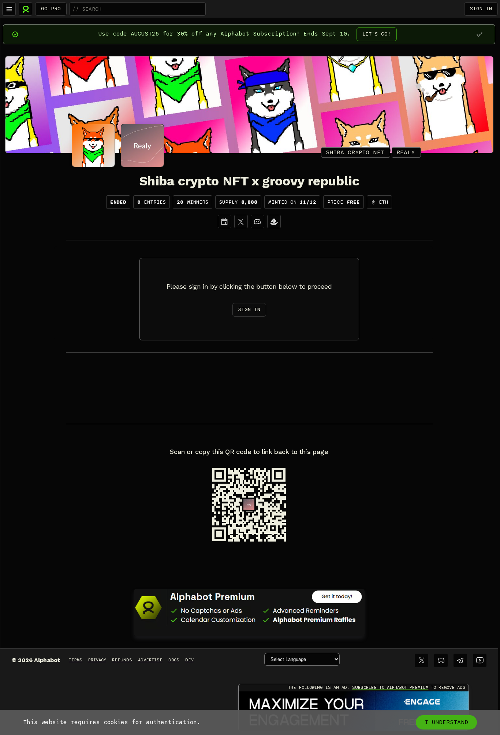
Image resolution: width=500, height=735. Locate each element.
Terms (75, 659)
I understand (446, 722)
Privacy (97, 659)
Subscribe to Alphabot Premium (390, 687)
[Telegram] (460, 660)
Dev (189, 659)
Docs (173, 659)
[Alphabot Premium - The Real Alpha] (249, 607)
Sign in (481, 8)
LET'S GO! (376, 34)
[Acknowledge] (479, 34)
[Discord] (257, 221)
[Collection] (274, 221)
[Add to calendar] (224, 221)
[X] (241, 221)
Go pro (51, 8)
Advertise (150, 659)
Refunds (122, 659)
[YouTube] (479, 660)
